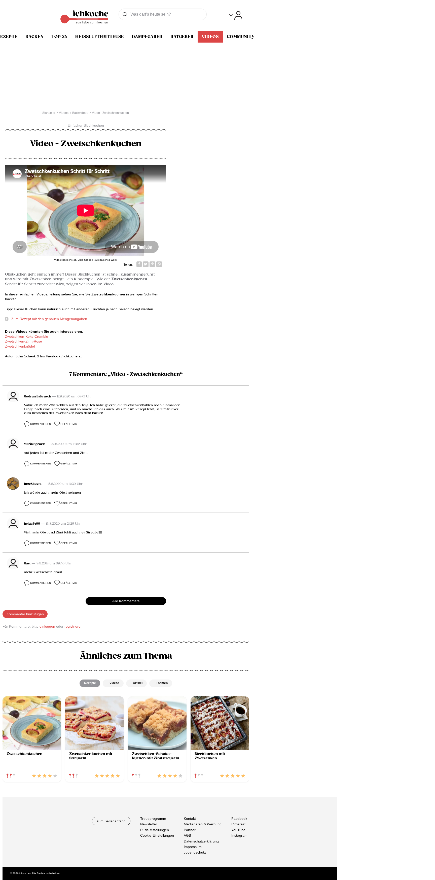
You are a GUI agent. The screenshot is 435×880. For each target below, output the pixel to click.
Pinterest (238, 824)
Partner (190, 830)
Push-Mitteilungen (154, 830)
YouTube (238, 830)
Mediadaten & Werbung (203, 824)
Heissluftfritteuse (99, 36)
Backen (34, 36)
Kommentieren (40, 424)
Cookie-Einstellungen (157, 835)
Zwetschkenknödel (20, 346)
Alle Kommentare (126, 601)
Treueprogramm (153, 819)
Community (241, 36)
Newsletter (148, 824)
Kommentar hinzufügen (25, 614)
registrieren (73, 626)
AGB (187, 836)
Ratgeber (182, 36)
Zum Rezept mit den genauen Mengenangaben (49, 319)
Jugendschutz (195, 853)
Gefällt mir (68, 424)
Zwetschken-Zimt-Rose (23, 341)
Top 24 (59, 36)
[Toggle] (235, 15)
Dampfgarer (147, 36)
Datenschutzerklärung (201, 841)
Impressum (193, 847)
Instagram (239, 836)
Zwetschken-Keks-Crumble (26, 336)
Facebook (239, 819)
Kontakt (190, 819)
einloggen (47, 626)
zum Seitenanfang (111, 821)
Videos (210, 36)
